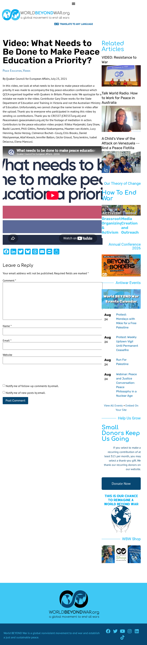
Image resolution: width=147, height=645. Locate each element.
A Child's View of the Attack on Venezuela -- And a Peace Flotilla (121, 143)
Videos (26, 70)
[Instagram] (130, 631)
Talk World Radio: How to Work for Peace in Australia (120, 98)
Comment (9, 280)
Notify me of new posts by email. (25, 392)
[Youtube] (122, 631)
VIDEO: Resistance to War (119, 59)
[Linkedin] (137, 631)
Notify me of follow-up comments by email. (32, 385)
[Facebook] (108, 631)
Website (7, 354)
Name (7, 325)
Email (7, 340)
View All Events (113, 405)
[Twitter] (115, 631)
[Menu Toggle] (73, 3)
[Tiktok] (122, 637)
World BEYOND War (15, 633)
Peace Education (12, 70)
